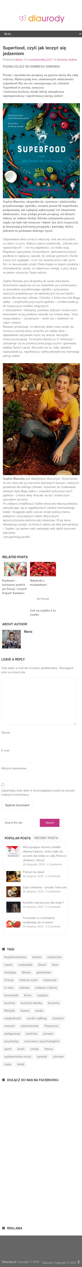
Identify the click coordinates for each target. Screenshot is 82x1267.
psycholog (11, 1041)
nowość (9, 1026)
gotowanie (44, 972)
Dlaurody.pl (9, 1262)
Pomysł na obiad (33, 872)
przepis (48, 1033)
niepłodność (12, 1018)
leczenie (53, 1003)
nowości (58, 1018)
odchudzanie (29, 1026)
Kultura (72, 59)
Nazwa (5, 732)
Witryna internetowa (13, 768)
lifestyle (9, 1010)
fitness (26, 972)
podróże (31, 1033)
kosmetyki (11, 995)
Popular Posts (18, 838)
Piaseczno (51, 1026)
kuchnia (9, 1003)
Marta (18, 59)
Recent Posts (46, 838)
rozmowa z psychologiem (41, 1041)
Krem (27, 995)
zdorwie (58, 1056)
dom (55, 964)
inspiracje (50, 980)
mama (25, 1010)
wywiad (42, 1056)
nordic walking (37, 1018)
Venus (48, 1049)
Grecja (9, 980)
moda (39, 1010)
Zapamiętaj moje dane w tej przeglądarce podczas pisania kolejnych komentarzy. (38, 792)
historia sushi (28, 980)
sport (7, 1049)
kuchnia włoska (31, 1003)
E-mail (5, 750)
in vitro (9, 987)
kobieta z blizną (46, 987)
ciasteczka (54, 957)
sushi (20, 1049)
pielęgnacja (12, 1033)
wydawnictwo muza (17, 1056)
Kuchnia (62, 59)
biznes (36, 957)
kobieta (24, 987)
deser (42, 964)
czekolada (25, 964)
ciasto (8, 964)
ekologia (10, 972)
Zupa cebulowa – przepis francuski (45, 887)
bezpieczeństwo (15, 957)
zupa (7, 1064)
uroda (34, 1049)
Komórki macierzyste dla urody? (43, 902)
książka (42, 995)
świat (20, 1064)
